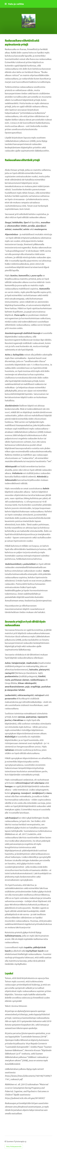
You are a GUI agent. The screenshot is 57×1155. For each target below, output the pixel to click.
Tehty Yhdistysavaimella (13, 1146)
